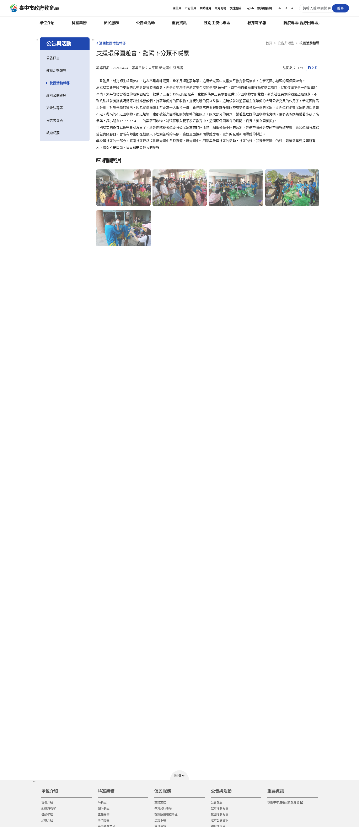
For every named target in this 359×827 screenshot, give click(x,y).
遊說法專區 (54, 108)
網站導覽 (205, 8)
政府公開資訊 (56, 95)
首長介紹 (47, 802)
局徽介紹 (47, 820)
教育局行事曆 (163, 808)
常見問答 (220, 8)
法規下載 (160, 820)
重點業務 (160, 802)
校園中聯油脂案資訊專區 (283, 802)
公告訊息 (53, 58)
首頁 (269, 43)
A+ (293, 8)
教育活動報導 (56, 70)
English (249, 8)
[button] (179, 775)
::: (37, 40)
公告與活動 (145, 23)
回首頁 (177, 8)
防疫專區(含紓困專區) (301, 23)
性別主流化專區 (217, 23)
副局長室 (103, 808)
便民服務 (111, 23)
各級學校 (47, 814)
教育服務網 (264, 8)
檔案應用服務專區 (166, 814)
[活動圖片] (123, 187)
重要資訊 (179, 23)
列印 (314, 67)
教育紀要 (53, 133)
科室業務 (79, 23)
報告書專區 (54, 120)
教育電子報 (256, 23)
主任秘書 (103, 814)
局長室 (102, 802)
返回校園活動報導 (112, 43)
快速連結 (235, 8)
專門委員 (103, 820)
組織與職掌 (48, 808)
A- (279, 8)
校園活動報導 (60, 83)
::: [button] (34, 782)
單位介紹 (46, 23)
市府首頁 (190, 8)
